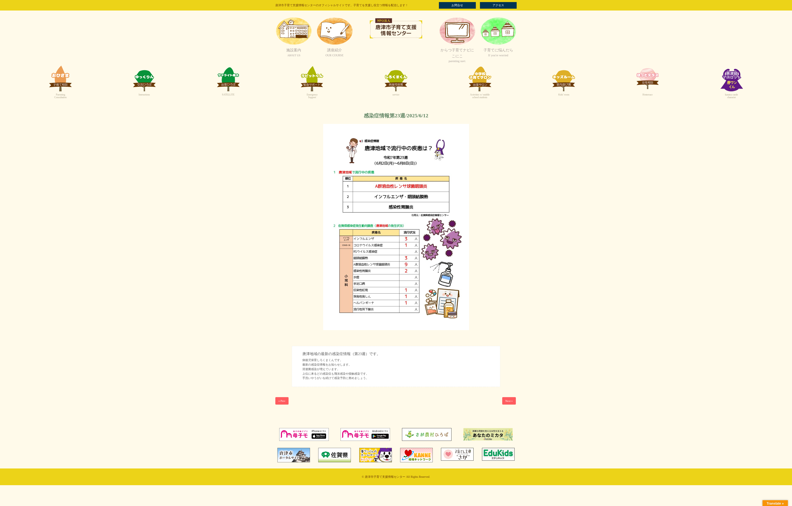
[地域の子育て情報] (498, 44)
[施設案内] (293, 44)
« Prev (281, 400)
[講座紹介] (334, 44)
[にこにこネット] (457, 44)
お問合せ (457, 5)
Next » (509, 400)
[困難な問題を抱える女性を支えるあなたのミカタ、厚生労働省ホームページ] (488, 439)
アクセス (498, 5)
